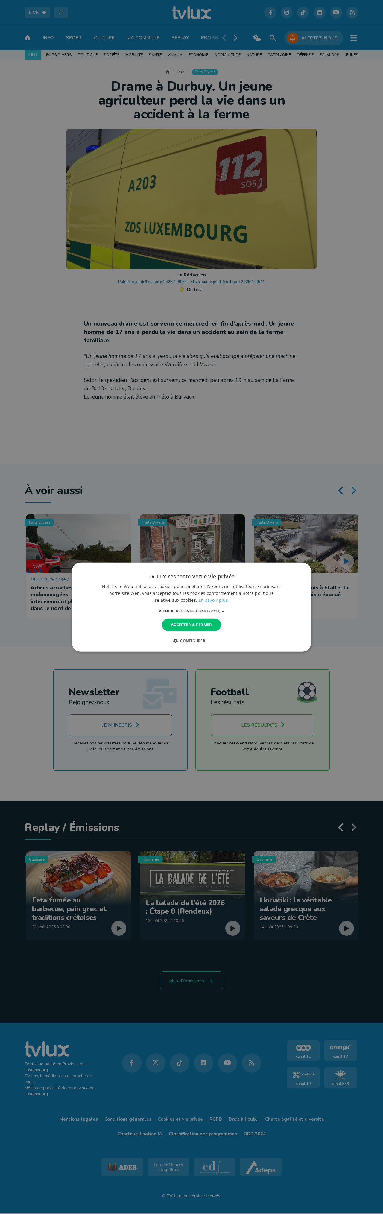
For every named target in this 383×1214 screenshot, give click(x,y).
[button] (191, 610)
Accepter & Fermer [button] (191, 624)
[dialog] (191, 606)
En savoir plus (213, 600)
